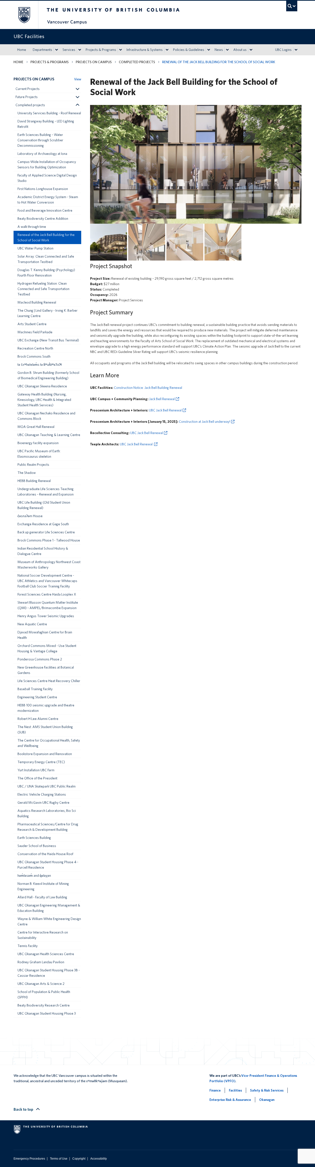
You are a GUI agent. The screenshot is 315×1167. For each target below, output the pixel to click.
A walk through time (31, 227)
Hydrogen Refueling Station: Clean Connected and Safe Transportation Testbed (43, 288)
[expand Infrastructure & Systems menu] (167, 50)
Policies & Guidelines (188, 50)
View (77, 79)
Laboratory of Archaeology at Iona (42, 154)
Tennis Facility (27, 946)
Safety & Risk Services (267, 1090)
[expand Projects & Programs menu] (121, 50)
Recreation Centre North (35, 348)
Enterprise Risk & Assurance (230, 1100)
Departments (42, 50)
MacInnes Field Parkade (34, 332)
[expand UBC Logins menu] (296, 50)
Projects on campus (94, 62)
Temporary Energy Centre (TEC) (41, 762)
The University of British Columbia (24, 15)
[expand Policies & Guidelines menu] (209, 50)
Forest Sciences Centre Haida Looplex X (46, 594)
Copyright (78, 1158)
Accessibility (98, 1158)
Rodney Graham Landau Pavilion (40, 962)
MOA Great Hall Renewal (35, 427)
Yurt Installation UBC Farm (35, 770)
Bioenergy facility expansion (38, 443)
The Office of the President (37, 778)
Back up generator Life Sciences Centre (46, 532)
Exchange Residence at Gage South (43, 524)
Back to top (24, 1109)
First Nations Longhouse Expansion (42, 189)
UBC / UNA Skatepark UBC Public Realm (46, 786)
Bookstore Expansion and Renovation (44, 754)
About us (240, 50)
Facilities (235, 1090)
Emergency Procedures (29, 1158)
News (219, 50)
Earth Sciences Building (34, 838)
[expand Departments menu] (57, 50)
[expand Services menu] (80, 50)
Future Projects (27, 97)
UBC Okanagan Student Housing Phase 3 (46, 1013)
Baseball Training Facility (35, 689)
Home (21, 50)
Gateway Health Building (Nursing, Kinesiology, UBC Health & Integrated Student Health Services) (44, 399)
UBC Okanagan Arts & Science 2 (40, 984)
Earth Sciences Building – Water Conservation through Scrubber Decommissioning (40, 140)
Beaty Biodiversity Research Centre (43, 1005)
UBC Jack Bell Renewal (165, 410)
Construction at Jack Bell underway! (204, 421)
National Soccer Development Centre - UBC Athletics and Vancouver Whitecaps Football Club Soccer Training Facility (47, 580)
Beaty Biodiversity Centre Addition (42, 218)
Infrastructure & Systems (144, 50)
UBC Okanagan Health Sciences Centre (45, 954)
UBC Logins (283, 50)
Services (69, 50)
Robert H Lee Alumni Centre (37, 719)
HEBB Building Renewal (34, 481)
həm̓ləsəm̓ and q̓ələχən (34, 875)
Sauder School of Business (36, 846)
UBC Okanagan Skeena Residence (42, 386)
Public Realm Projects (33, 465)
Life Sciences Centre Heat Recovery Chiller (48, 681)
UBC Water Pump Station (35, 248)
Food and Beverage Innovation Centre (44, 210)
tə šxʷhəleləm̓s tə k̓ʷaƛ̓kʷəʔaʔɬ (39, 364)
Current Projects (28, 89)
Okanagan (266, 1100)
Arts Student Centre (32, 324)
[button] (77, 88)
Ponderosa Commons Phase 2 (39, 659)
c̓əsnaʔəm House (30, 516)
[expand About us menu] (251, 50)
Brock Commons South (33, 356)
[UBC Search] (291, 6)
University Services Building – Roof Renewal (49, 113)
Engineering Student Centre (37, 697)
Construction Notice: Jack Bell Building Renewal (148, 388)
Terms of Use (58, 1158)
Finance (215, 1090)
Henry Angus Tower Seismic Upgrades (45, 616)
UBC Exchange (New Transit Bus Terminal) (48, 340)
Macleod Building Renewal (36, 302)
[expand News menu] (227, 50)
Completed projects (137, 62)
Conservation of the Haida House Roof (45, 854)
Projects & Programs (101, 50)
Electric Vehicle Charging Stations (41, 794)
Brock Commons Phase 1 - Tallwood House (48, 540)
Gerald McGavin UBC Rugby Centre (43, 802)
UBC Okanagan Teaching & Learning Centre (48, 435)
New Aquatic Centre (32, 624)
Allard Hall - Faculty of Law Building (42, 897)
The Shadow (26, 473)
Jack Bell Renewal (162, 399)
